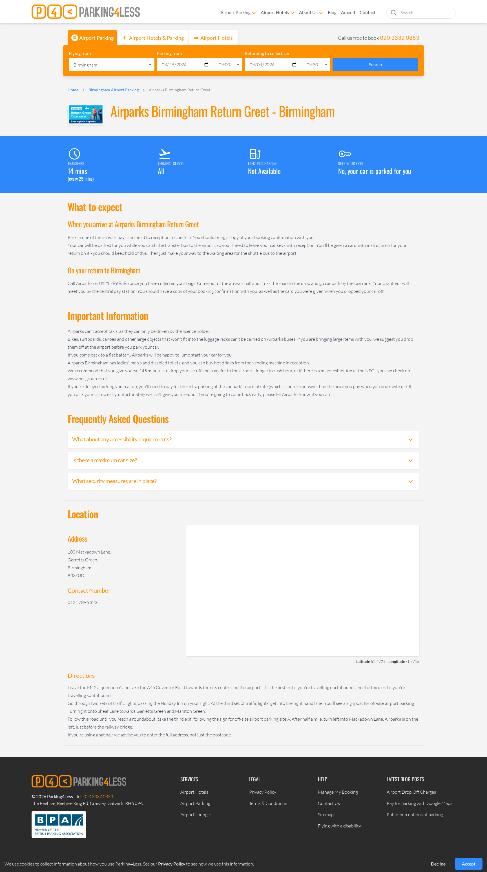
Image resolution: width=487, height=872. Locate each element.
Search (375, 64)
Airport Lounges (196, 814)
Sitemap (326, 814)
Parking (96, 38)
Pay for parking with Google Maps (419, 803)
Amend (348, 12)
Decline (438, 863)
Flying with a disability (339, 826)
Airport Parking (235, 12)
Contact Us (329, 803)
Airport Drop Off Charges (411, 792)
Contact (367, 12)
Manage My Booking (338, 792)
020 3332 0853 (399, 37)
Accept (468, 863)
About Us (308, 12)
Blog (332, 12)
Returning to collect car (267, 53)
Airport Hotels (275, 12)
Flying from (80, 53)
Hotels (216, 38)
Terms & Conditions (268, 803)
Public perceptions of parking (415, 814)
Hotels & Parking (156, 38)
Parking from (169, 53)
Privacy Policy (262, 792)
